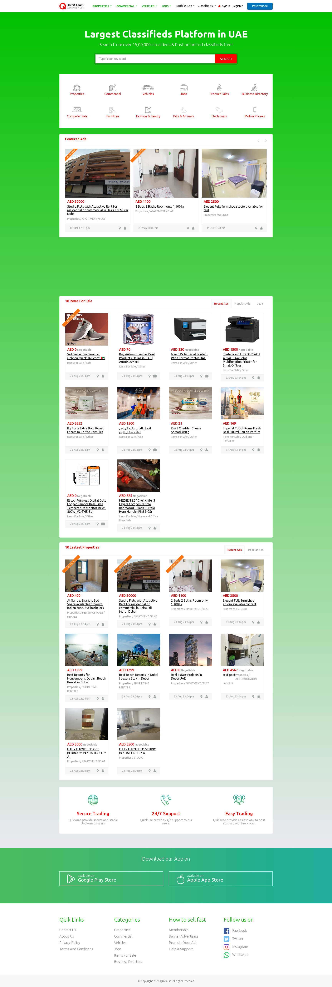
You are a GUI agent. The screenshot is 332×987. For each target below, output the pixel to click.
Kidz (88, 362)
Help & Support (181, 949)
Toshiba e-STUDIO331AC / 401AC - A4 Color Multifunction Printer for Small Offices (241, 359)
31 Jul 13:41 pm (147, 228)
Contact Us (67, 930)
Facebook (239, 930)
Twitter (237, 938)
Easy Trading (239, 813)
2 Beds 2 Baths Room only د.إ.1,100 (91, 206)
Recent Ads (221, 303)
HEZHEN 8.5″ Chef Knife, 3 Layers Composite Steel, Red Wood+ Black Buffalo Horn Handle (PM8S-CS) (137, 506)
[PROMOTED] (86, 329)
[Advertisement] (166, 269)
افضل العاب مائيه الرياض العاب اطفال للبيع (135, 430)
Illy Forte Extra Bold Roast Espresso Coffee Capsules (85, 430)
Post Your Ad (260, 6)
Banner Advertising (183, 936)
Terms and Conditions (76, 949)
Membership (178, 930)
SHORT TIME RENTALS (231, 214)
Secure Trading (93, 813)
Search (226, 59)
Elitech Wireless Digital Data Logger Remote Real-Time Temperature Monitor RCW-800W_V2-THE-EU (86, 506)
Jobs (165, 6)
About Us (66, 936)
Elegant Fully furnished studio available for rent (239, 602)
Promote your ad (182, 942)
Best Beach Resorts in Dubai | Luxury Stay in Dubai (138, 676)
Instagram (240, 947)
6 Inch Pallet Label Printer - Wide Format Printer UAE (189, 356)
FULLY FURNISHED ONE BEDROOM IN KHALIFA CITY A (86, 752)
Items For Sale (75, 362)
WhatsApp (240, 955)
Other (141, 366)
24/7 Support (166, 813)
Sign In (226, 6)
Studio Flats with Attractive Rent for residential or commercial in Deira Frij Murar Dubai (138, 606)
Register (238, 6)
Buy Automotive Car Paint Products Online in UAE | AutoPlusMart (137, 357)
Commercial (125, 6)
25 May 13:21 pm (217, 228)
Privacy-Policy (69, 942)
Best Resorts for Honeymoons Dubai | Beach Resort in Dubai (230, 208)
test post (229, 674)
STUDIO (155, 214)
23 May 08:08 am (80, 228)
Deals (259, 303)
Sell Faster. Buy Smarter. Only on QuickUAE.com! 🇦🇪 (86, 356)
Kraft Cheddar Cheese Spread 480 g (186, 430)
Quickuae (165, 981)
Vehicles (148, 6)
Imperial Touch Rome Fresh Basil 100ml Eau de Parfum (242, 430)
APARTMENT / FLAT (93, 211)
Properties (101, 6)
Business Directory (128, 962)
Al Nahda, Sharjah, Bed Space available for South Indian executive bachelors (85, 604)
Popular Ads (242, 303)
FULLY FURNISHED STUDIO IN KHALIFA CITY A (137, 751)
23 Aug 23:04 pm (80, 375)
